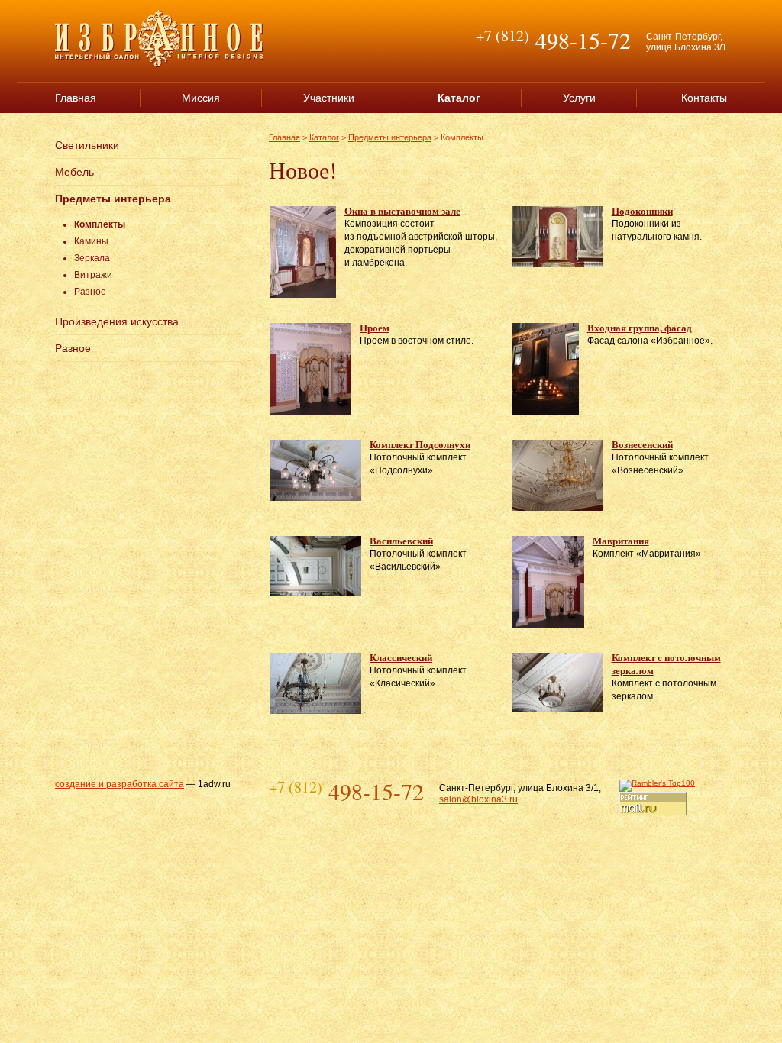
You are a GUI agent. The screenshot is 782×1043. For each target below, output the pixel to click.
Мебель (74, 172)
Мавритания (621, 540)
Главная (75, 98)
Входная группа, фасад (639, 327)
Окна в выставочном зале (402, 210)
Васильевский (401, 540)
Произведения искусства (117, 321)
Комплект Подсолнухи (420, 444)
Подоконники (642, 210)
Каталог (324, 137)
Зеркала (92, 258)
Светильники (87, 145)
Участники (328, 98)
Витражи (93, 275)
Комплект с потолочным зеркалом (666, 663)
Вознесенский (642, 444)
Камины (91, 241)
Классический (401, 657)
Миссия (201, 98)
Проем (374, 327)
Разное (90, 291)
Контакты (704, 98)
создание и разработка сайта (119, 784)
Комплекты (99, 224)
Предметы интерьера (113, 198)
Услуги (579, 98)
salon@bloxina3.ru (478, 799)
